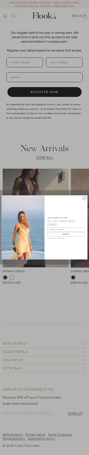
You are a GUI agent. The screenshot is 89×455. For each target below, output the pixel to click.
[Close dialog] (85, 198)
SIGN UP (66, 234)
